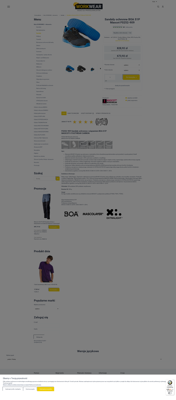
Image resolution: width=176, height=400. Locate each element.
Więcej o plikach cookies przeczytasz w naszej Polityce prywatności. (22, 384)
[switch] (170, 393)
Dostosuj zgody (30, 389)
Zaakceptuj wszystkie (46, 389)
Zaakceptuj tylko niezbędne (13, 389)
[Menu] (173, 380)
